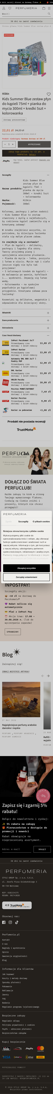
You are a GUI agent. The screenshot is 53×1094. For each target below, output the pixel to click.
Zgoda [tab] (8, 521)
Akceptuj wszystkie (26, 568)
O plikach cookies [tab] (41, 521)
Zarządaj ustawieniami (26, 577)
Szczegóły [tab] (23, 521)
